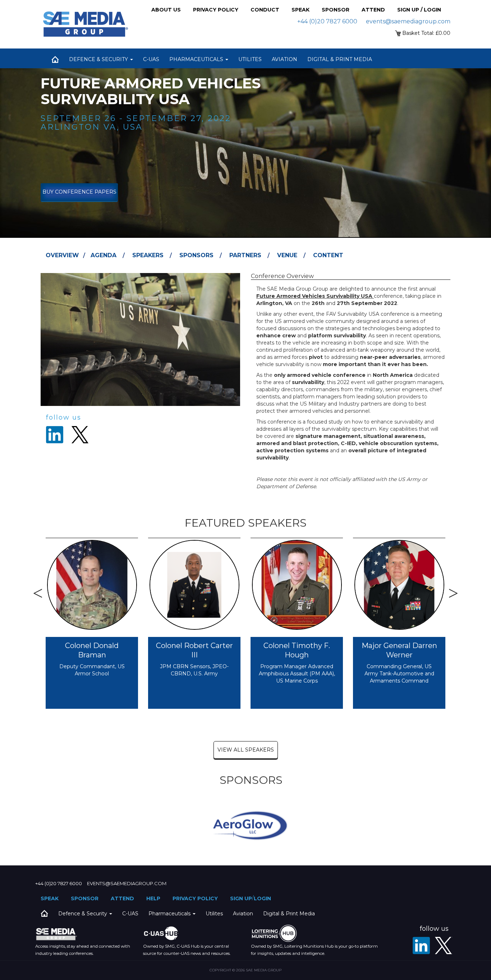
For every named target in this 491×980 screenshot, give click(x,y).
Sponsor (335, 9)
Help (153, 898)
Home (55, 59)
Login (262, 898)
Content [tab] (328, 255)
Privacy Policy (215, 9)
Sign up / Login (419, 9)
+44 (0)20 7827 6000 (327, 21)
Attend (373, 9)
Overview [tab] (62, 255)
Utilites (250, 59)
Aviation (284, 59)
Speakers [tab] (148, 255)
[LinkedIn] (421, 945)
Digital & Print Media (339, 59)
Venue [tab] (287, 255)
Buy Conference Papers (79, 192)
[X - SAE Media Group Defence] (443, 945)
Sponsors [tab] (196, 255)
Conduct (265, 9)
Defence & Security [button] (99, 59)
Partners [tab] (245, 255)
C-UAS (151, 59)
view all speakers (245, 749)
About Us (166, 9)
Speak (300, 9)
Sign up (241, 898)
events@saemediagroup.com (408, 21)
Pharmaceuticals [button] (197, 59)
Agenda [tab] (103, 255)
